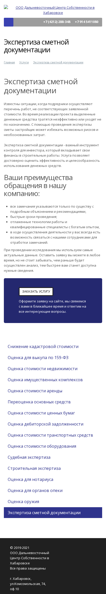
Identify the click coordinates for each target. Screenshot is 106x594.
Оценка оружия (23, 501)
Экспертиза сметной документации (58, 62)
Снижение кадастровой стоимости (43, 346)
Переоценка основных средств (39, 402)
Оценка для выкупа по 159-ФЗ (38, 357)
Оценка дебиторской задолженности (45, 424)
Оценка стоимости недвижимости (42, 368)
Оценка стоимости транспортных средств (50, 435)
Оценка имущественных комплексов (45, 380)
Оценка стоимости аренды (35, 391)
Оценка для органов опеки (35, 490)
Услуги (24, 62)
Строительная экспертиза (34, 468)
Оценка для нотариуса (30, 479)
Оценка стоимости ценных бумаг (41, 413)
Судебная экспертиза (29, 457)
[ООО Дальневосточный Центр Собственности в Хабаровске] (53, 9)
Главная (9, 62)
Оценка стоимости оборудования (42, 446)
